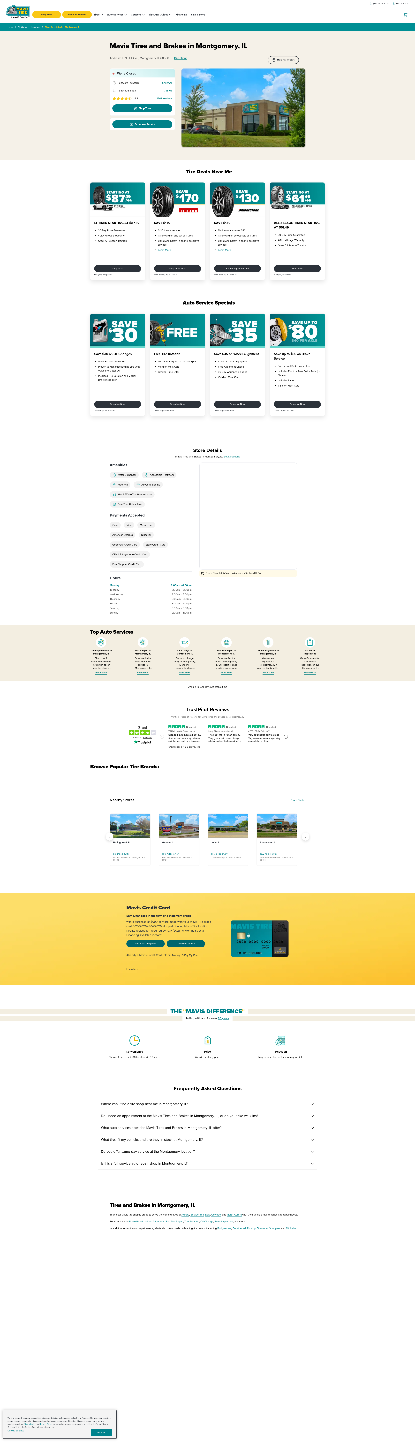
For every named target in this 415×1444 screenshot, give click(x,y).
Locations (35, 27)
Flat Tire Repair (174, 1221)
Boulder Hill (197, 1214)
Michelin (291, 1228)
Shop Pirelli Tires (177, 268)
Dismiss (101, 1432)
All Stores (22, 27)
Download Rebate (186, 943)
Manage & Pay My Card (185, 955)
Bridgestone (224, 1228)
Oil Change (206, 1221)
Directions (180, 58)
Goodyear (274, 1228)
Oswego (216, 1214)
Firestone (262, 1228)
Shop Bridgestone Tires (237, 268)
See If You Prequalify (145, 943)
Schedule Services (77, 14)
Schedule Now (117, 404)
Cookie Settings (16, 1430)
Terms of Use (46, 1424)
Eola (207, 1214)
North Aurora (234, 1214)
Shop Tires (46, 14)
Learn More (164, 250)
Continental (239, 1228)
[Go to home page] (17, 11)
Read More (101, 672)
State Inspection (224, 1221)
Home (10, 27)
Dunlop (251, 1228)
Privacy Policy (29, 1424)
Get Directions (232, 456)
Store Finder (298, 800)
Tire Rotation (191, 1221)
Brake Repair (136, 1221)
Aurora (185, 1214)
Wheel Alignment (155, 1221)
